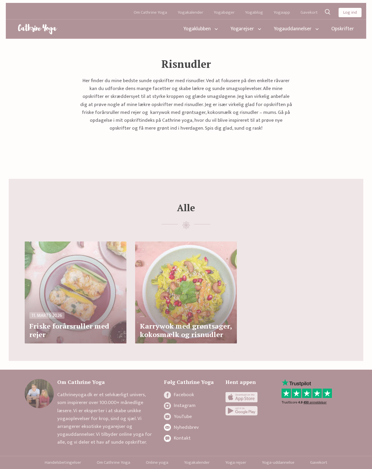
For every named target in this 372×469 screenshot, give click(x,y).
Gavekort (309, 12)
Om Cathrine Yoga (150, 12)
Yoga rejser (235, 462)
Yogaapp (281, 12)
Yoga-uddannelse (278, 462)
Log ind (350, 12)
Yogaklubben (197, 28)
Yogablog (254, 12)
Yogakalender (190, 12)
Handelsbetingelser (63, 462)
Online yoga (157, 462)
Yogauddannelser (293, 28)
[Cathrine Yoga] (37, 29)
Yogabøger (224, 12)
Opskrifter (342, 28)
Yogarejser (242, 28)
